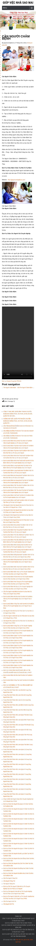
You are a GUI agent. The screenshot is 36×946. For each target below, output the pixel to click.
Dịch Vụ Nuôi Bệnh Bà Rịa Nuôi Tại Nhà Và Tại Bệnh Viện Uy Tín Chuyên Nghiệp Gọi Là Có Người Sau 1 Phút (17, 599)
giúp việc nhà (0, 68)
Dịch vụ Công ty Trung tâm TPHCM (11, 381)
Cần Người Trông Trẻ (9, 881)
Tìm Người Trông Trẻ (9, 883)
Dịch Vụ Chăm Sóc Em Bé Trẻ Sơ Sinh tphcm (18, 923)
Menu (5, 8)
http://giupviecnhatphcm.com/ (16, 180)
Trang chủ (18, 916)
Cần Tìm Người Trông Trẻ (10, 878)
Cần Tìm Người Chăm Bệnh (25, 387)
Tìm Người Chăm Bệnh (9, 387)
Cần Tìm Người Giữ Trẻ (9, 901)
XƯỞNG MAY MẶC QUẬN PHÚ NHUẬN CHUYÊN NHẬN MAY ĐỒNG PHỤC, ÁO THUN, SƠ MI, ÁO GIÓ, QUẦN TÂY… (17, 421)
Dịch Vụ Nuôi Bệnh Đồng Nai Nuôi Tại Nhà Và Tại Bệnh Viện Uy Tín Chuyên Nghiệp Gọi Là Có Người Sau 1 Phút (18, 562)
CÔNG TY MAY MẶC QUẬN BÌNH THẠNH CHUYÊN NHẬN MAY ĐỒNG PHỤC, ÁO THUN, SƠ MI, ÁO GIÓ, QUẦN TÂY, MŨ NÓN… (17, 414)
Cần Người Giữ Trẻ (8, 904)
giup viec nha (0, 42)
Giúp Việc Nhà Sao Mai (18, 2)
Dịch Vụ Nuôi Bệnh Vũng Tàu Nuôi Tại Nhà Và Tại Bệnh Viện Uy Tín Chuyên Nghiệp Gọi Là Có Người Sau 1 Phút (18, 606)
